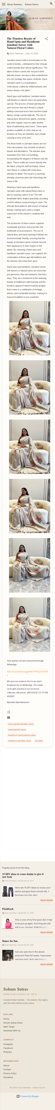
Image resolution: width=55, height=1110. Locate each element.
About (6, 1065)
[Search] (51, 4)
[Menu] (3, 4)
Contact (7, 1069)
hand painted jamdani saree (21, 724)
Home (6, 1019)
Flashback (8, 909)
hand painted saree (17, 729)
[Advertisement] (27, 837)
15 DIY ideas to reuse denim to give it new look (23, 875)
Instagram (8, 1044)
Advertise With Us (12, 1030)
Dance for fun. (10, 941)
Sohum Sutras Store (12, 1023)
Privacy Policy (9, 1073)
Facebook (8, 1048)
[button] (46, 39)
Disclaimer (8, 1077)
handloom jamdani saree (19, 741)
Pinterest (7, 1052)
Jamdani (39, 741)
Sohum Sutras (31, 4)
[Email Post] (8, 718)
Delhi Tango (9, 1026)
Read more (46, 900)
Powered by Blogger (29, 1096)
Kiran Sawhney (14, 4)
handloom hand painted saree (22, 735)
